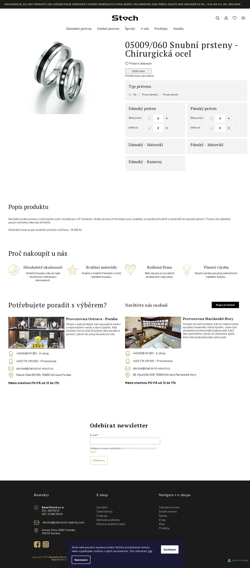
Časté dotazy (105, 511)
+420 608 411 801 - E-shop (32, 353)
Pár (135, 94)
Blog (161, 523)
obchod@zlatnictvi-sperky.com (63, 522)
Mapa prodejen (225, 304)
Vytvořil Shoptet (240, 560)
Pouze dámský (150, 94)
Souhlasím (170, 549)
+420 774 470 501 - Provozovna (153, 360)
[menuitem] (78, 28)
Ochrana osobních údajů (111, 523)
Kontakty (102, 507)
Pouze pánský (170, 94)
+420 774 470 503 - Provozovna (36, 361)
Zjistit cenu (138, 71)
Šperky (163, 515)
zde (150, 551)
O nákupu (102, 515)
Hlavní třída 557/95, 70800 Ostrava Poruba (43, 375)
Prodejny (164, 528)
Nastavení (81, 559)
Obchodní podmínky (108, 519)
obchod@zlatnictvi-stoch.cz (35, 368)
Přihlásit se (99, 460)
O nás (162, 519)
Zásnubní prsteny (169, 507)
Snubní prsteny (168, 511)
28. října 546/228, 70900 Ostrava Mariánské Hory (164, 374)
